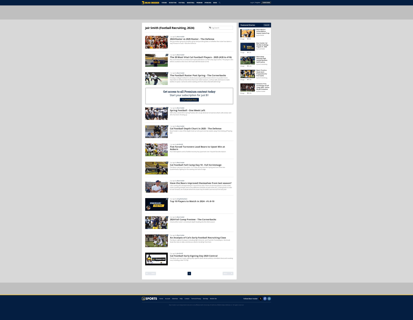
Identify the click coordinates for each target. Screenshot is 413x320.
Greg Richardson (182, 199)
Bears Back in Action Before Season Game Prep (262, 31)
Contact (187, 299)
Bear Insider (180, 37)
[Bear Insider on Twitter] (260, 298)
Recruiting (172, 3)
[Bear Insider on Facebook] (265, 298)
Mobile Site (213, 299)
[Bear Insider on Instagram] (269, 298)
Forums (164, 3)
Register (257, 2)
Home (161, 299)
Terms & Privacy (196, 299)
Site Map (205, 299)
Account (167, 299)
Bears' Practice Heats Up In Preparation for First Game (261, 73)
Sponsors (207, 3)
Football (182, 3)
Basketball (190, 3)
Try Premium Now (189, 100)
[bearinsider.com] (150, 3)
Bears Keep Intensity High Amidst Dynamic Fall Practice (261, 59)
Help (181, 299)
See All (266, 25)
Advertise (175, 299)
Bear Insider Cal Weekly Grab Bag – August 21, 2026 (262, 45)
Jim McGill (180, 144)
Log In (252, 2)
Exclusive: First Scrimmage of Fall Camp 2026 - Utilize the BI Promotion (262, 86)
